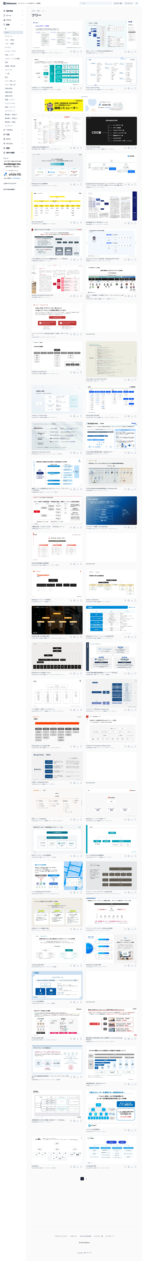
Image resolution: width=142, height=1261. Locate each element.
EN (87, 1253)
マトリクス (8, 70)
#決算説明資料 (89, 454)
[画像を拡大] (71, 51)
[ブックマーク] (81, 51)
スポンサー (73, 1236)
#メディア (41, 820)
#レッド (52, 149)
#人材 (94, 89)
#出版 (94, 747)
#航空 (93, 53)
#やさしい (108, 601)
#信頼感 (107, 674)
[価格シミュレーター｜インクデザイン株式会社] (64, 105)
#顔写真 (108, 299)
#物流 (94, 381)
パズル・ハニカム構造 (12, 59)
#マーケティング (43, 337)
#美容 (39, 297)
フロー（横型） (10, 40)
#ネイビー (102, 53)
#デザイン (93, 187)
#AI (40, 52)
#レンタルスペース (97, 711)
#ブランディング (97, 930)
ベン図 (7, 73)
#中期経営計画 (35, 260)
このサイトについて (61, 1236)
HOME (33, 11)
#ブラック (113, 299)
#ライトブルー (101, 260)
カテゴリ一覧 (118, 3)
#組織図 (43, 52)
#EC (92, 260)
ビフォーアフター (11, 51)
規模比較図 (8, 92)
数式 (6, 77)
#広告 (40, 674)
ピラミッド (8, 36)
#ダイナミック (57, 149)
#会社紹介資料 (35, 52)
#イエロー (53, 223)
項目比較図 (8, 88)
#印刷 (40, 1040)
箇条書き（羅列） (11, 122)
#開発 (40, 857)
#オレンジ (55, 820)
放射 (6, 62)
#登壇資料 (88, 187)
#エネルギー (96, 454)
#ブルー (52, 52)
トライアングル (10, 103)
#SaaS (40, 89)
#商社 (39, 149)
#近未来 (59, 89)
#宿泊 (94, 601)
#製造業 (41, 260)
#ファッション (96, 149)
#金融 (40, 492)
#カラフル (112, 149)
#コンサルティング (43, 185)
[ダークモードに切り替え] (137, 3)
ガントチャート (10, 111)
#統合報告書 (89, 53)
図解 (38, 11)
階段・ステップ (10, 107)
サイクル (8, 47)
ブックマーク (109, 1236)
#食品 (40, 565)
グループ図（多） (11, 85)
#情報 (40, 373)
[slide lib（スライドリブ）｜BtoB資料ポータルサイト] (104, 105)
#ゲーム (95, 1131)
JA (85, 1253)
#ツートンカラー (104, 528)
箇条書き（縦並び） (11, 114)
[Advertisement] (111, 317)
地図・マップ (9, 55)
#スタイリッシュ (58, 52)
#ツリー (47, 52)
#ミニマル (108, 260)
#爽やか (112, 89)
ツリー (7, 32)
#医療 (94, 638)
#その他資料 (89, 528)
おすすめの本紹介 (86, 1236)
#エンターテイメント (98, 490)
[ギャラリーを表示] (74, 51)
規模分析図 (8, 96)
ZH (90, 1253)
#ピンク (53, 565)
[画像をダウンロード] (77, 51)
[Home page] (9, 3)
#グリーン (54, 89)
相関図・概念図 (10, 66)
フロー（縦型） (10, 44)
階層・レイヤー (10, 100)
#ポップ (58, 747)
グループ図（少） (11, 81)
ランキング (8, 126)
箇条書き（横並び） (11, 118)
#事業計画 (88, 1041)
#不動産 (95, 299)
